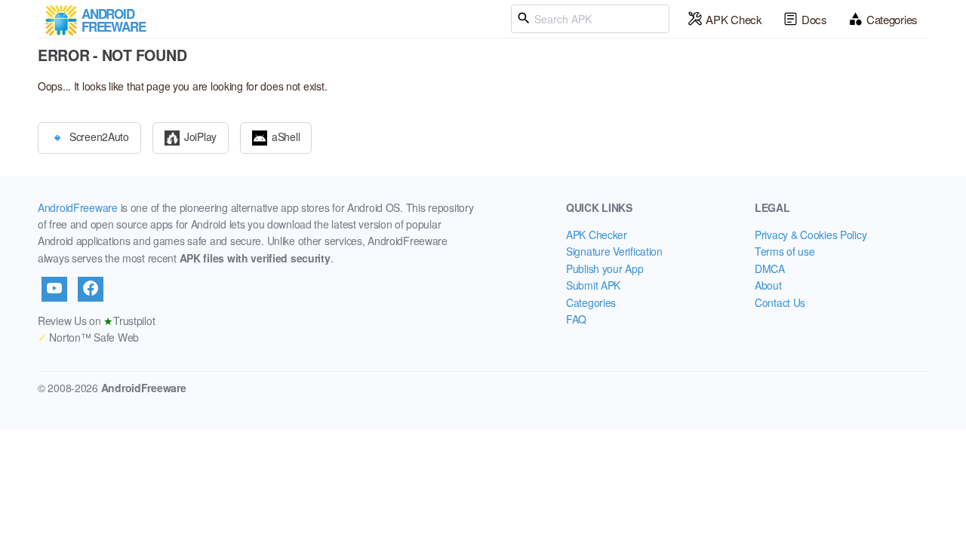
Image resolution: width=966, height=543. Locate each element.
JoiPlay (200, 135)
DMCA (770, 268)
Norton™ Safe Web (88, 337)
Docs (814, 19)
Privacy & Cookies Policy (810, 234)
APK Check (733, 19)
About (768, 285)
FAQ (576, 319)
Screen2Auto (99, 135)
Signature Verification (614, 251)
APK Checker (596, 234)
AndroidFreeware (78, 207)
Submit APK (593, 285)
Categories (892, 19)
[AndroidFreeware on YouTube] (54, 289)
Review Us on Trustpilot (96, 320)
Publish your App (605, 268)
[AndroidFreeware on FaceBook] (90, 289)
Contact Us (780, 302)
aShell (286, 135)
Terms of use (785, 251)
